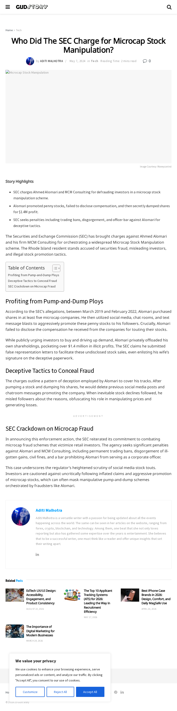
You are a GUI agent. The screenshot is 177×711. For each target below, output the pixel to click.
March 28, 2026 (34, 640)
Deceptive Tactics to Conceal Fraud (32, 281)
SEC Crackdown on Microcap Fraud (32, 286)
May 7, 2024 (77, 61)
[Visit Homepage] (88, 7)
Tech (19, 30)
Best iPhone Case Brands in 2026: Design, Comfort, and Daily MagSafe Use (156, 597)
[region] (60, 677)
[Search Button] (169, 7)
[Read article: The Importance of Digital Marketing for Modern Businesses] (15, 631)
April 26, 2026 (149, 608)
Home (9, 30)
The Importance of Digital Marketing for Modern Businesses (40, 630)
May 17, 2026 (90, 617)
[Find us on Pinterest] (115, 692)
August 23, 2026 (35, 608)
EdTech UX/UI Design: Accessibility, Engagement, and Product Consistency (41, 597)
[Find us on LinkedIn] (122, 692)
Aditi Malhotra (51, 61)
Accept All (90, 692)
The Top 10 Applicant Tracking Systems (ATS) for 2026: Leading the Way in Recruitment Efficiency (98, 601)
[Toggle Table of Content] (54, 268)
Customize (30, 692)
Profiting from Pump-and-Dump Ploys (33, 275)
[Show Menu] (8, 7)
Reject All (60, 692)
